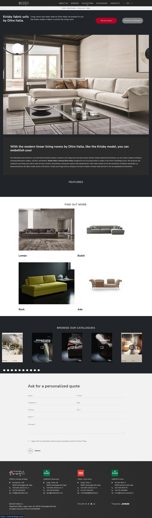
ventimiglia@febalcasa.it (89, 493)
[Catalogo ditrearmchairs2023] (72, 347)
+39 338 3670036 (52, 490)
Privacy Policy (82, 441)
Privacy (3, 517)
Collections (87, 3)
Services (75, 3)
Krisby (88, 8)
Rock (22, 309)
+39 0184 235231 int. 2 (54, 488)
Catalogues (101, 3)
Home (64, 8)
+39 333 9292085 (120, 490)
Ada (80, 309)
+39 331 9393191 (86, 490)
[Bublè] (105, 230)
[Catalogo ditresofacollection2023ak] (42, 347)
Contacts (115, 3)
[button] (57, 188)
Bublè (81, 255)
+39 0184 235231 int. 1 (20, 488)
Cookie (9, 517)
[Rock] (46, 283)
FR (132, 3)
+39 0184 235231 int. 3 (88, 488)
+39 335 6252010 (18, 490)
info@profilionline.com (20, 493)
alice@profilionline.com (55, 493)
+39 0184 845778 (120, 488)
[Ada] (105, 283)
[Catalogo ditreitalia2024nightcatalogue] (102, 347)
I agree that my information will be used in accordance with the (59, 441)
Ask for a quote (106, 20)
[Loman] (46, 230)
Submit (37, 451)
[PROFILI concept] (24, 473)
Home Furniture (71, 8)
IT (124, 3)
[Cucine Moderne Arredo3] (58, 473)
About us (63, 3)
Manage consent (18, 517)
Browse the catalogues (132, 20)
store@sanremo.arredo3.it (124, 493)
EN (128, 3)
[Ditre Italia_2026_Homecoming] (131, 347)
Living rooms (81, 8)
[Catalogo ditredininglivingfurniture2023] (12, 347)
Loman (23, 255)
